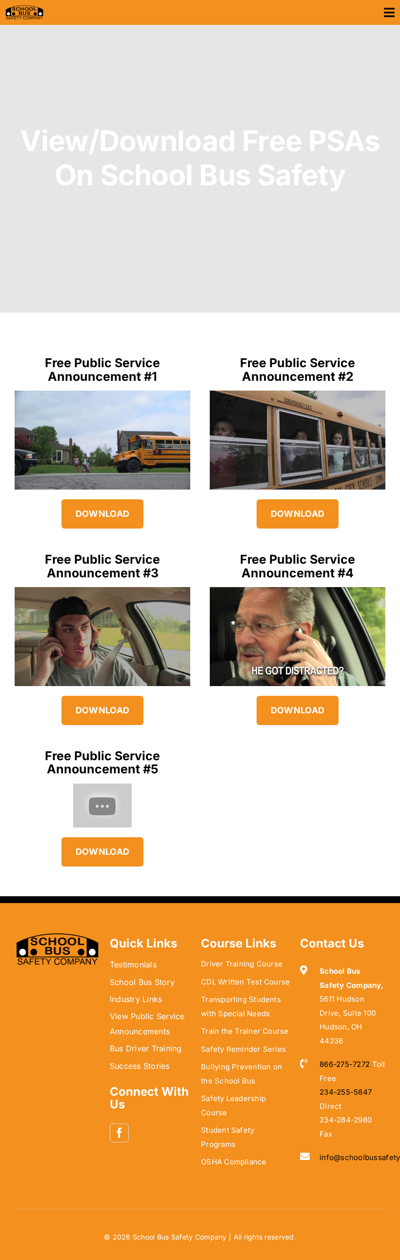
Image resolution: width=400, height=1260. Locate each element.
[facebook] (119, 1132)
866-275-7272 (345, 1064)
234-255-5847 (346, 1092)
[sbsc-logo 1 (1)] (57, 936)
